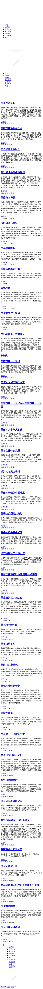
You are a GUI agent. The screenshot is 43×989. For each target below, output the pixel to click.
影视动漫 (4, 191)
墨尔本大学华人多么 (11, 429)
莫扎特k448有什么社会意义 (15, 820)
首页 (6, 25)
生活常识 (8, 29)
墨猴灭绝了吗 (8, 643)
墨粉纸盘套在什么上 (11, 269)
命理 (10, 964)
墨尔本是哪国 (8, 906)
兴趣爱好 (8, 35)
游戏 (6, 37)
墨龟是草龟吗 (8, 103)
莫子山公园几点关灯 (11, 513)
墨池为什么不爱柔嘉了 (13, 334)
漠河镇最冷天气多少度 (13, 553)
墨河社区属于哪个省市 (13, 382)
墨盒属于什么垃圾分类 (13, 734)
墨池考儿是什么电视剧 (13, 172)
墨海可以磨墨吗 (9, 664)
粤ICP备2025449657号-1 (9, 987)
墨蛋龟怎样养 (8, 197)
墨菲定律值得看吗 (10, 927)
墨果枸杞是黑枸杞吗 (11, 532)
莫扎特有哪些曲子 (10, 624)
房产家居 (12, 960)
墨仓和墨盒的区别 (10, 149)
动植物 (7, 33)
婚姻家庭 (12, 966)
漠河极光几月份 (9, 223)
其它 (10, 968)
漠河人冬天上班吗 (10, 471)
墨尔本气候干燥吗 (10, 313)
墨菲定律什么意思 (10, 361)
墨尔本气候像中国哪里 (13, 492)
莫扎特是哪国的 (9, 780)
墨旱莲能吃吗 (8, 248)
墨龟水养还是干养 (10, 685)
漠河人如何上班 (9, 866)
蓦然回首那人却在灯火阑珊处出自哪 (20, 885)
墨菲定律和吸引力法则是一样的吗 (19, 574)
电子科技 (8, 31)
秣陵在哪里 (7, 713)
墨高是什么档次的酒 (11, 849)
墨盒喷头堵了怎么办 (11, 597)
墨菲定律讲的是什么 (11, 128)
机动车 (7, 27)
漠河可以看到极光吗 (11, 801)
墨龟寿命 (5, 288)
